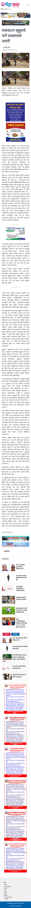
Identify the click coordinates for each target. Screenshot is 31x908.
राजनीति (6, 888)
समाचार (5, 885)
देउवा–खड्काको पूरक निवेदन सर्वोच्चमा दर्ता (20, 567)
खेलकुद (5, 894)
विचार (5, 890)
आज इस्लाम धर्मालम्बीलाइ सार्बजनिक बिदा (20, 588)
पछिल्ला (6, 634)
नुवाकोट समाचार (7, 887)
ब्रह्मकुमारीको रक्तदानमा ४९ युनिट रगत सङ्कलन (19, 676)
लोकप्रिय (15, 634)
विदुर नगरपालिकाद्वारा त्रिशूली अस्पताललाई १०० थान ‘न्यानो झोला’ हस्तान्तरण (21, 623)
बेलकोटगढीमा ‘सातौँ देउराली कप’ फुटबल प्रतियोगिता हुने (21, 610)
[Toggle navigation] (28, 4)
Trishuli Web (17, 906)
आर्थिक (5, 892)
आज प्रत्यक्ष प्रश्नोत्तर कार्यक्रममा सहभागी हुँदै (21, 577)
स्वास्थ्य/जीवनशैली (8, 897)
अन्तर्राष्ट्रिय (6, 899)
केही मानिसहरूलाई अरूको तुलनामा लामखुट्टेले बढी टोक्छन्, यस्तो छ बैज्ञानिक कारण (14, 658)
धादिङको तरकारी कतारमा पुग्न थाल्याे (21, 598)
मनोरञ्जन (5, 895)
